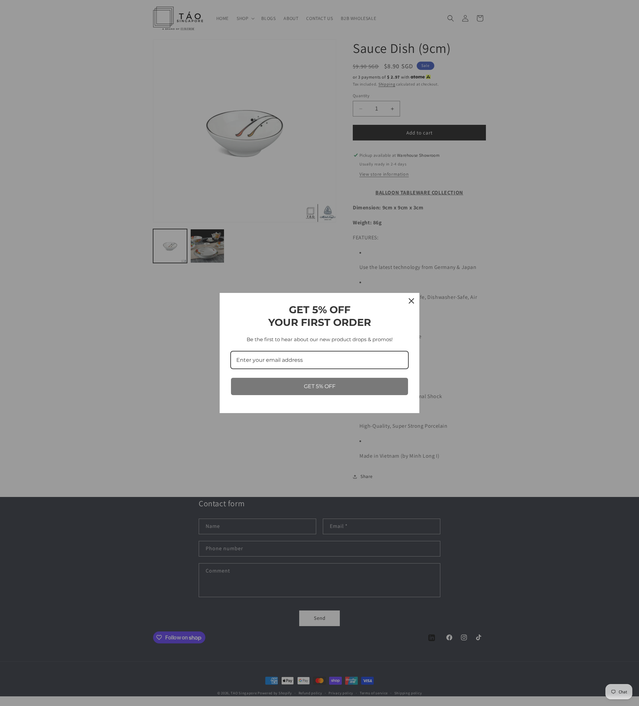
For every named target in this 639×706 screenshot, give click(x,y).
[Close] (411, 301)
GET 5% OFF (319, 386)
